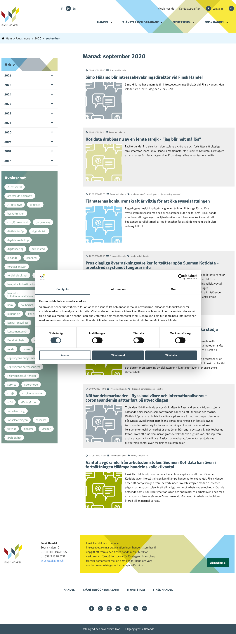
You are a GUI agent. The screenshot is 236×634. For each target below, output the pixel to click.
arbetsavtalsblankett (19, 195)
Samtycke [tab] (62, 289)
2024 (7, 94)
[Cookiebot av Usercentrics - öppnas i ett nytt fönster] (181, 277)
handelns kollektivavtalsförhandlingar (24, 294)
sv (68, 8)
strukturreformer (32, 393)
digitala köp (39, 231)
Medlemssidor (166, 8)
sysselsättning (16, 411)
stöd (10, 402)
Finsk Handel (214, 22)
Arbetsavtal (14, 187)
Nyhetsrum (181, 22)
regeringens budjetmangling (159, 194)
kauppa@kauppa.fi (52, 560)
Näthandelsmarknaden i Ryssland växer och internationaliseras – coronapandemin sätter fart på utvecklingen (146, 398)
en (74, 8)
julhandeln (13, 313)
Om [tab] (173, 289)
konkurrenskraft (138, 194)
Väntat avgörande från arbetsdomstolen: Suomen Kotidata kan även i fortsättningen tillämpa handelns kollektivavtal (151, 464)
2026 (7, 75)
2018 (7, 151)
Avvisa (65, 355)
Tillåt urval (118, 355)
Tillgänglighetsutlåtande (139, 628)
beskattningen (15, 213)
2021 (7, 122)
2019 (7, 141)
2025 (7, 85)
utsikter (46, 428)
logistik (159, 388)
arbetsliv (35, 204)
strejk (133, 256)
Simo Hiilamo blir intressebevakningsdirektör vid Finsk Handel (144, 77)
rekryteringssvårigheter (21, 375)
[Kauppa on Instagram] (109, 609)
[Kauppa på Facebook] (91, 609)
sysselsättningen (17, 419)
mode (10, 349)
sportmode (31, 384)
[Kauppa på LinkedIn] (126, 609)
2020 (7, 132)
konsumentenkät (17, 331)
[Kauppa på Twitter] (100, 609)
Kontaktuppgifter (189, 8)
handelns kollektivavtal (21, 284)
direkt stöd (38, 248)
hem (10, 304)
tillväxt (11, 428)
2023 (7, 103)
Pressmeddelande (118, 70)
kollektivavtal (143, 256)
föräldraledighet (17, 275)
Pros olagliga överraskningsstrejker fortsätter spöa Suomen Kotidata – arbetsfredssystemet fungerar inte (152, 265)
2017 (7, 160)
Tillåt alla (171, 355)
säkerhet (41, 419)
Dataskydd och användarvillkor (101, 628)
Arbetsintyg (14, 204)
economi (177, 194)
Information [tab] (118, 289)
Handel (102, 22)
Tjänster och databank (140, 22)
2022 (7, 113)
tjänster (28, 428)
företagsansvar (16, 266)
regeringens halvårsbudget (23, 366)
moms (26, 349)
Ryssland (135, 388)
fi (62, 8)
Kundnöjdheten (16, 340)
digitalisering (15, 248)
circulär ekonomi (17, 222)
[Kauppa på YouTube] (118, 609)
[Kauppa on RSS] (135, 609)
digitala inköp (15, 231)
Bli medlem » (218, 562)
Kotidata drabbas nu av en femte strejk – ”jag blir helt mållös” (143, 139)
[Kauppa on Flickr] (144, 609)
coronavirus (43, 222)
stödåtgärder (29, 402)
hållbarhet (27, 304)
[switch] (97, 340)
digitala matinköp (18, 240)
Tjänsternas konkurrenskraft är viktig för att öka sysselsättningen (148, 200)
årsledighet (14, 437)
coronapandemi (148, 388)
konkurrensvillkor (17, 322)
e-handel (12, 257)
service (11, 384)
